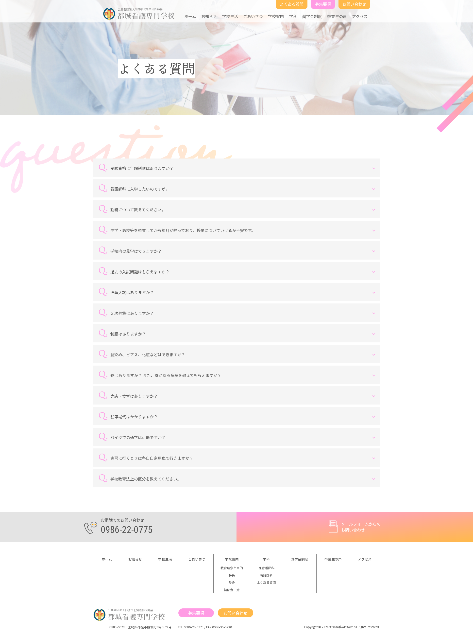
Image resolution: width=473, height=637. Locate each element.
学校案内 (276, 16)
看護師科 (266, 575)
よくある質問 (292, 4)
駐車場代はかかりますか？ (128, 415)
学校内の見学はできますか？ (130, 249)
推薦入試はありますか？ (126, 290)
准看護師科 (266, 568)
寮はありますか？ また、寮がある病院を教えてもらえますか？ (159, 373)
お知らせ (209, 16)
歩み (232, 582)
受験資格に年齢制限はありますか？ (135, 166)
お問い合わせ (354, 4)
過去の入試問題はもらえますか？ (133, 270)
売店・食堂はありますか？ (128, 394)
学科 (293, 16)
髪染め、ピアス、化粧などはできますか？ (141, 352)
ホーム (190, 16)
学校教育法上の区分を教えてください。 (139, 477)
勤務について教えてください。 (131, 207)
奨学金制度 (312, 16)
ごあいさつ (253, 16)
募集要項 (323, 4)
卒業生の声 (337, 16)
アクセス (360, 16)
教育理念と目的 (231, 568)
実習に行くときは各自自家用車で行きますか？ (145, 456)
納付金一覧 (232, 589)
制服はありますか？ (122, 332)
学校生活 (230, 16)
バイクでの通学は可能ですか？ (132, 435)
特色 (232, 575)
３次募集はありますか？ (126, 311)
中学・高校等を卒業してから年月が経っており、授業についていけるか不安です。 (176, 228)
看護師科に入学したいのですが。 (133, 187)
